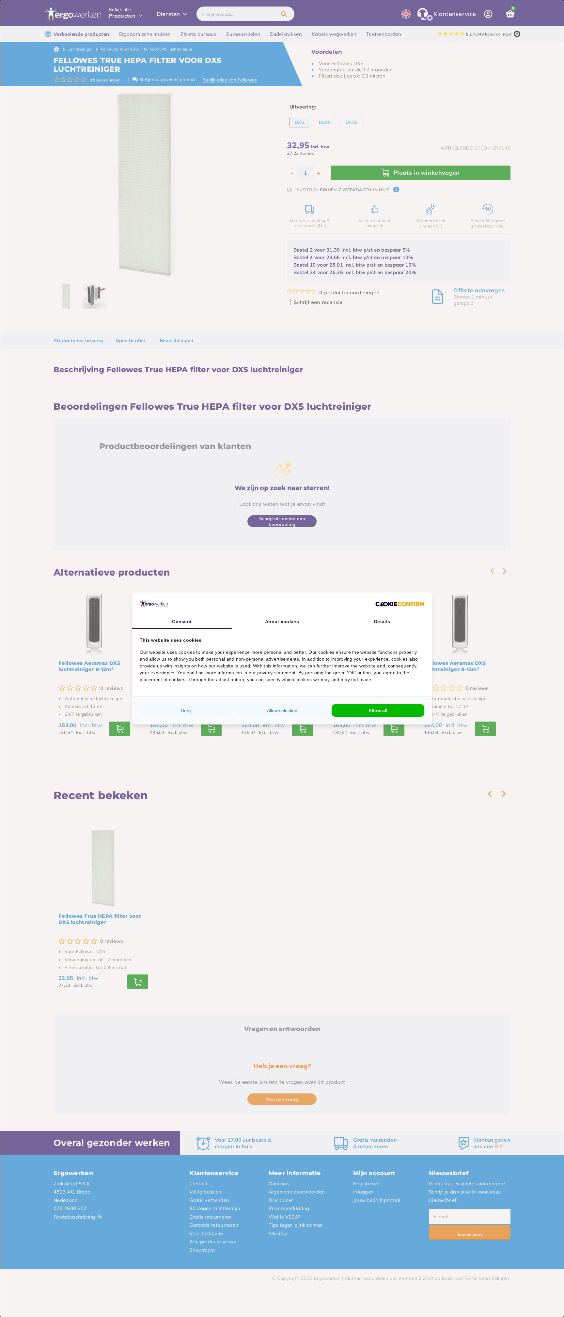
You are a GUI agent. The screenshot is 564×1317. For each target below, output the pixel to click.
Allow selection (282, 710)
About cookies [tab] (282, 621)
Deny (186, 710)
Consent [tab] (182, 621)
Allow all (377, 710)
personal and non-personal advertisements (252, 659)
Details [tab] (382, 621)
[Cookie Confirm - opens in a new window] (399, 604)
